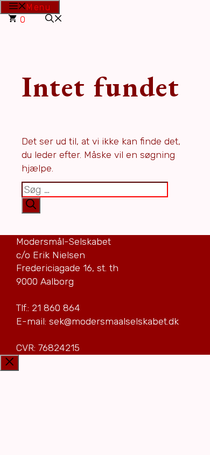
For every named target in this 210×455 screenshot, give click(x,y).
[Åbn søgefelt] (54, 20)
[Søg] (31, 205)
